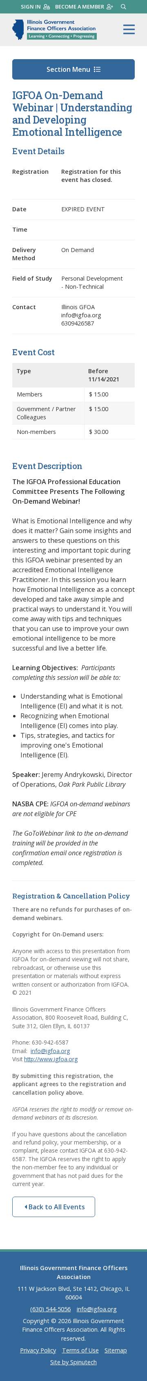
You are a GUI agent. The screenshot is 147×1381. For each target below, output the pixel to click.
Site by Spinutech (73, 1362)
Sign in (31, 6)
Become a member (79, 6)
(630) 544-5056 (50, 1309)
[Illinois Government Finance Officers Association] (54, 30)
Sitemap (116, 1350)
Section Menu (69, 69)
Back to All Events (56, 1206)
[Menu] (129, 30)
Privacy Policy (38, 1350)
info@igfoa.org (50, 1051)
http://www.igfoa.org (51, 1059)
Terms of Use (80, 1350)
